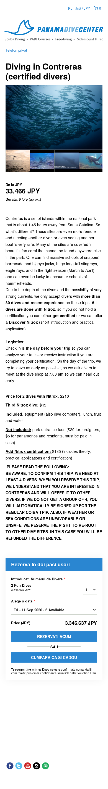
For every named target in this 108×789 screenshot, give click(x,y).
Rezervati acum (54, 636)
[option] (18, 161)
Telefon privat (16, 50)
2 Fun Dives (21, 587)
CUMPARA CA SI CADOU (54, 657)
